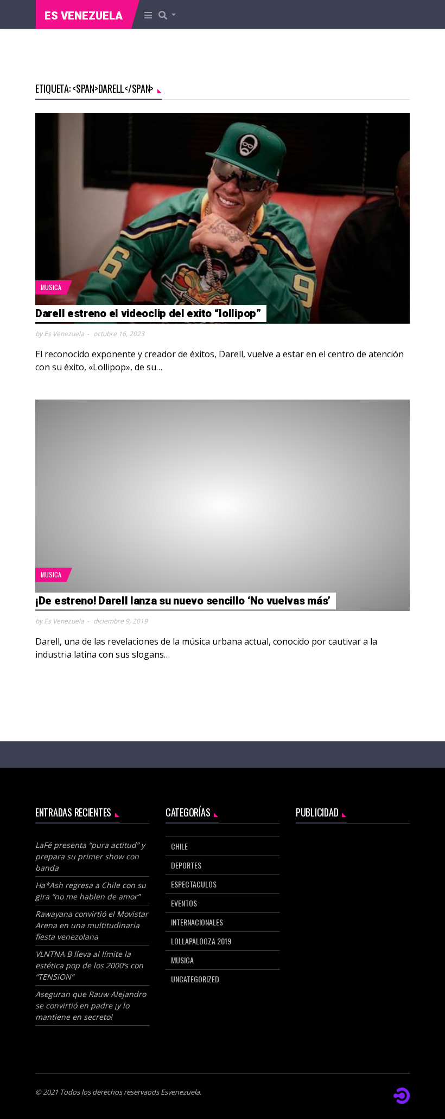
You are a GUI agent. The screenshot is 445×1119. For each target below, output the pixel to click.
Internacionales (197, 922)
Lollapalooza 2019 (201, 941)
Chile (179, 846)
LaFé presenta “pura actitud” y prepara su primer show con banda (90, 856)
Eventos (184, 903)
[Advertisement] (353, 891)
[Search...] (170, 14)
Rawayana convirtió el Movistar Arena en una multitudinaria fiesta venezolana (91, 925)
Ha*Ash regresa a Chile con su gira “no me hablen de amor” (90, 891)
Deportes (186, 865)
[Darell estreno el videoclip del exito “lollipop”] (222, 218)
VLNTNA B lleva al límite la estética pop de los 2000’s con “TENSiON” (89, 965)
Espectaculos (194, 884)
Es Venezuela (83, 16)
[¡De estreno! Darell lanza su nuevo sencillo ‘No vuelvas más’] (222, 505)
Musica (51, 287)
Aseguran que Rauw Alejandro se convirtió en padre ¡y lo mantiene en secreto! (90, 1005)
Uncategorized (195, 979)
